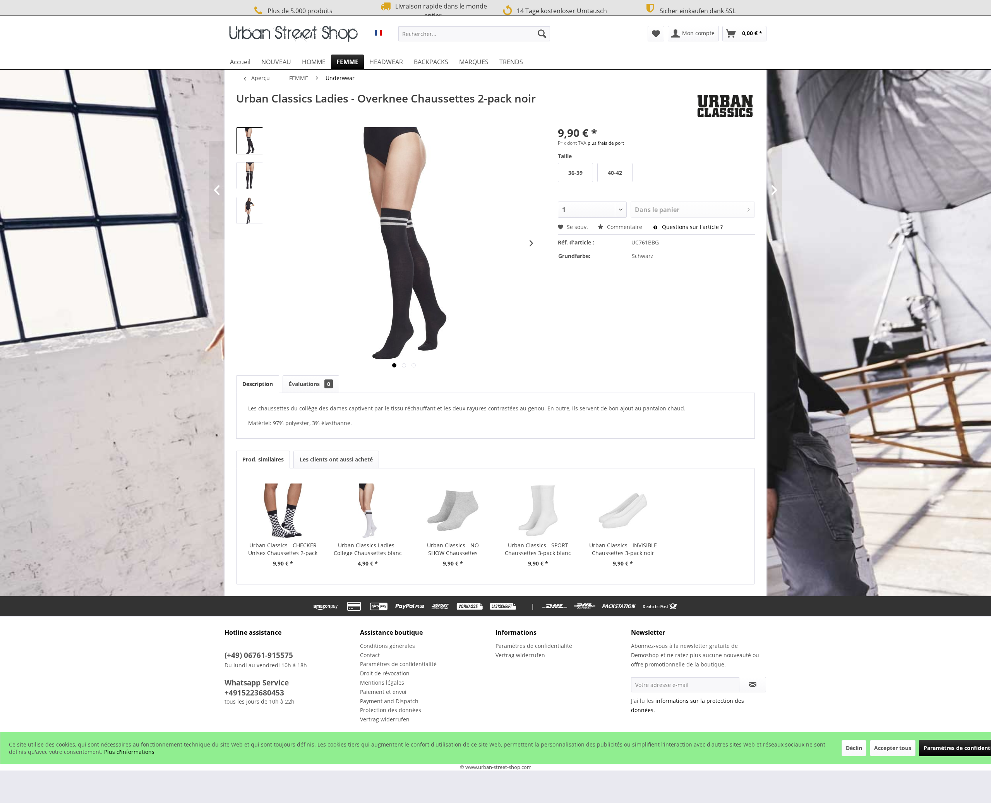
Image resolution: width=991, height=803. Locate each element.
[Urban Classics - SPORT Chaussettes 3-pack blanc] (538, 511)
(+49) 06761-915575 (259, 655)
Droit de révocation (385, 673)
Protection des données (390, 710)
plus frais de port (606, 143)
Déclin (854, 748)
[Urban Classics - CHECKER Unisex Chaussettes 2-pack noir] (283, 511)
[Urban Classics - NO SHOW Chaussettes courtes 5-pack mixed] (453, 511)
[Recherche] (542, 33)
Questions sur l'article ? (691, 227)
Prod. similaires (263, 459)
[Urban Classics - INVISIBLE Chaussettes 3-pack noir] (623, 511)
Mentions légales (382, 682)
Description (257, 384)
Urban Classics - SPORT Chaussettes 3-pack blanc (538, 549)
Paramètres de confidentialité (398, 664)
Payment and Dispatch (389, 701)
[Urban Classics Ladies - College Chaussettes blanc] (368, 511)
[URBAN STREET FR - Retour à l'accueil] (293, 35)
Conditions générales (387, 645)
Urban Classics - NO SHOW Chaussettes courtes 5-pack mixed (453, 549)
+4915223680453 (254, 693)
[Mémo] (656, 33)
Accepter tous (892, 748)
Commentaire (624, 227)
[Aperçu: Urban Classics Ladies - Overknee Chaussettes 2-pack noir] (249, 140)
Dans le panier (657, 209)
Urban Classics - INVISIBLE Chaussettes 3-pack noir (623, 549)
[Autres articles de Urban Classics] (725, 106)
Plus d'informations (129, 751)
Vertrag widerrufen (385, 719)
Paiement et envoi (383, 691)
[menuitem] (474, 33)
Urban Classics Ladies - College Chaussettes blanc (368, 549)
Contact (370, 655)
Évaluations (309, 384)
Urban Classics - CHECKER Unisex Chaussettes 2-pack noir (282, 549)
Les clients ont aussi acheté (336, 459)
